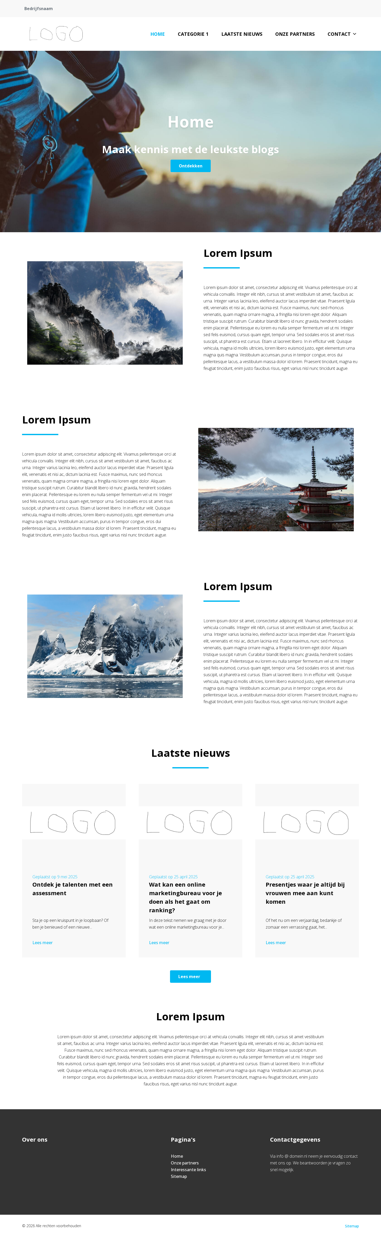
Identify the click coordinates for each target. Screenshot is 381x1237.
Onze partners (295, 34)
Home (157, 34)
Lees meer (42, 942)
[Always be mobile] (56, 34)
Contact (339, 34)
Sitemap (179, 1176)
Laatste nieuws (241, 34)
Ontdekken (190, 166)
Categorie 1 (193, 34)
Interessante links (188, 1169)
